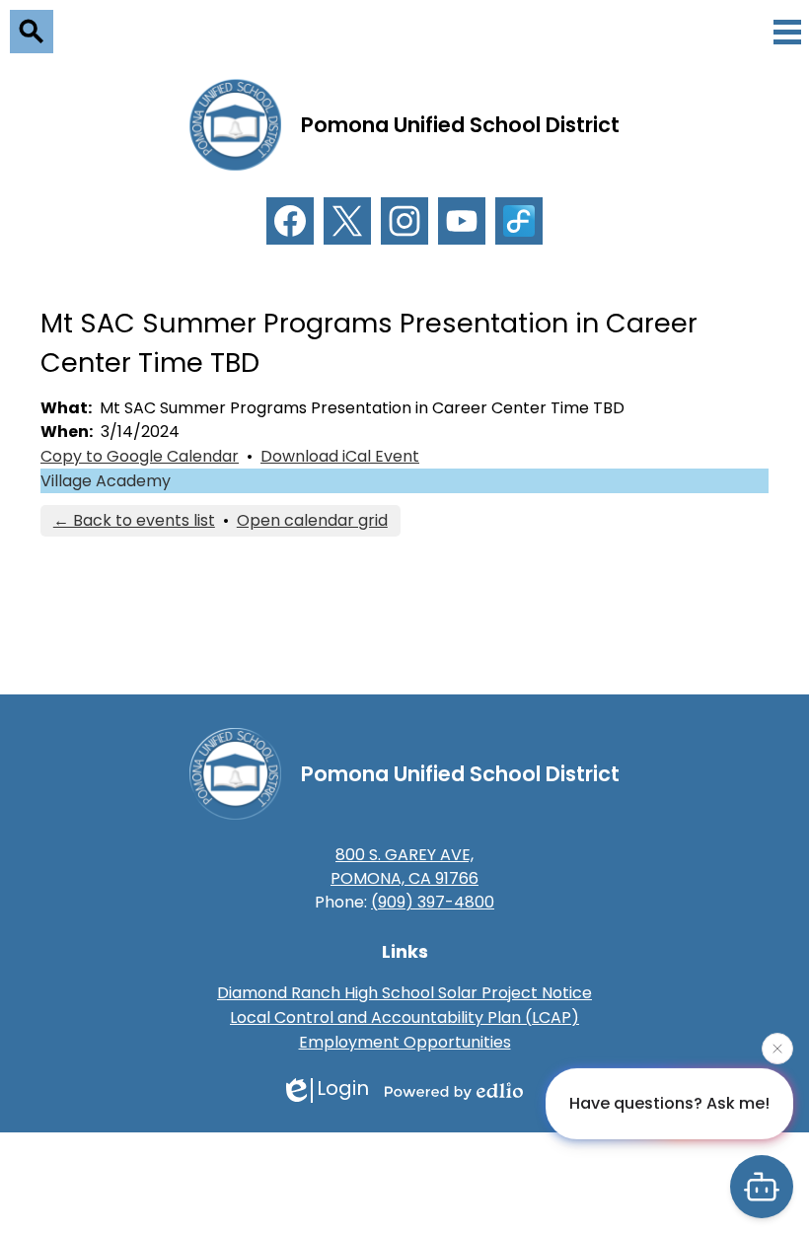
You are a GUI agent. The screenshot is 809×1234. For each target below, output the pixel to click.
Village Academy (105, 481)
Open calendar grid (312, 520)
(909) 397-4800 (432, 902)
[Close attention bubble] (777, 1048)
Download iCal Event (339, 456)
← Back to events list (134, 520)
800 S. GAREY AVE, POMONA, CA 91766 (404, 866)
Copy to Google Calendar (139, 456)
